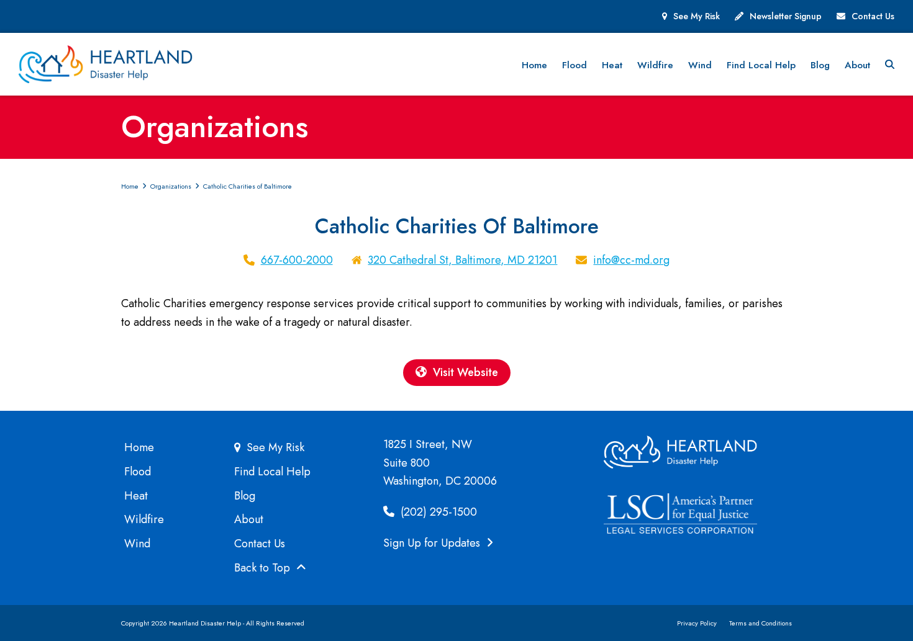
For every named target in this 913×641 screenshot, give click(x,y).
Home (139, 447)
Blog (244, 496)
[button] (890, 64)
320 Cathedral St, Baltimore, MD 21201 (462, 260)
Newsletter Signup (786, 16)
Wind (137, 544)
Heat (136, 496)
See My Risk (696, 16)
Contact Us (873, 16)
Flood (137, 472)
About (248, 519)
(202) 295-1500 (437, 512)
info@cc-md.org (631, 260)
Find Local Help (272, 472)
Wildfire (144, 519)
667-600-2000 (297, 260)
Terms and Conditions (760, 623)
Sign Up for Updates (433, 543)
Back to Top (263, 568)
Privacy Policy (697, 623)
